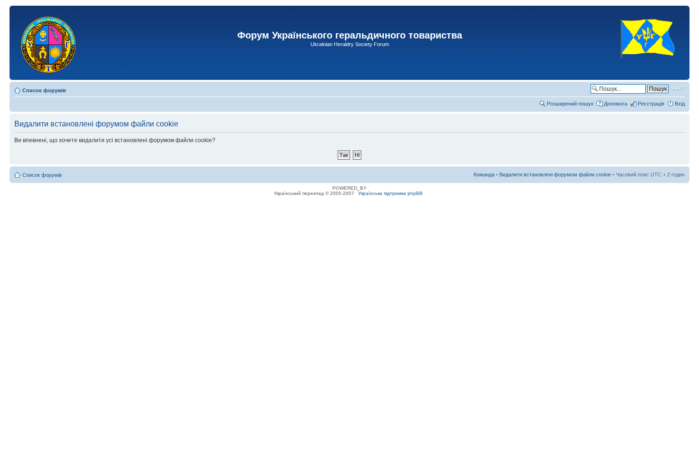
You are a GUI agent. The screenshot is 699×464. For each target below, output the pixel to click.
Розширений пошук (570, 103)
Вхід (680, 103)
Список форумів (44, 90)
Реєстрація (651, 103)
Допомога (615, 103)
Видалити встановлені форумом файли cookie (555, 174)
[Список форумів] (49, 43)
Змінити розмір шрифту (678, 88)
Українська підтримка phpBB (390, 193)
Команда (484, 174)
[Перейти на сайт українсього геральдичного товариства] (648, 66)
